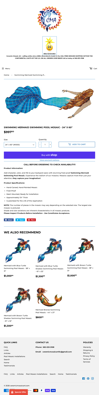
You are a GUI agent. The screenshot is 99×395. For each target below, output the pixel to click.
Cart (95, 68)
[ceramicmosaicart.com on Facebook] (83, 379)
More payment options (49, 160)
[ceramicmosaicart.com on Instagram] (92, 379)
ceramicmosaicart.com (20, 386)
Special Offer (20, 392)
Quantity (43, 139)
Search (7, 359)
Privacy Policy (89, 356)
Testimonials (9, 366)
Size (6, 139)
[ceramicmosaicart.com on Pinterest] (88, 379)
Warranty (87, 347)
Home (6, 75)
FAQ (6, 347)
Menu (7, 68)
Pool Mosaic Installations (14, 356)
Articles (7, 353)
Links (6, 350)
